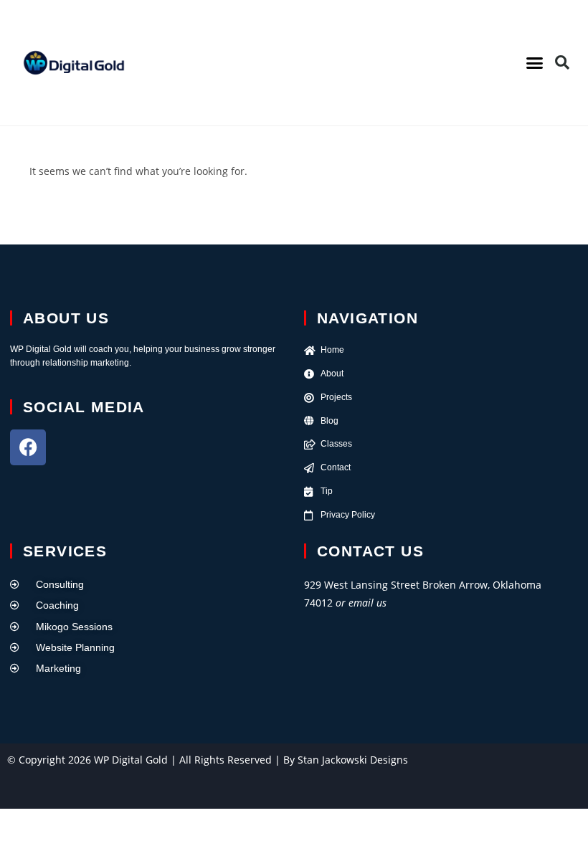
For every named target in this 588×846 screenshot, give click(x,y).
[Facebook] (28, 447)
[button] (535, 63)
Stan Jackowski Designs (353, 759)
